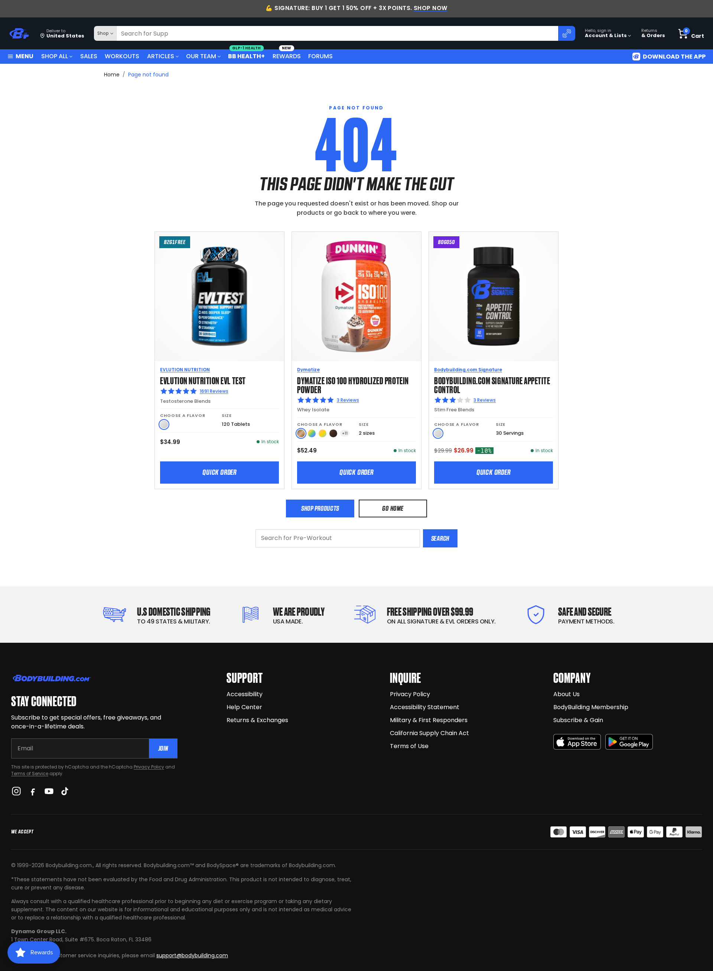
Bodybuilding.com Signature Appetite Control (492, 384)
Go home (392, 508)
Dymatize (308, 369)
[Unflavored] (164, 424)
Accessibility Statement (424, 707)
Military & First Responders (429, 720)
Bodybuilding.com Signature (468, 369)
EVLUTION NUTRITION (185, 369)
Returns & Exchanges (257, 720)
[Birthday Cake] (322, 433)
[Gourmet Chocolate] (333, 433)
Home (112, 74)
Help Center (244, 707)
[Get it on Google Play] (629, 742)
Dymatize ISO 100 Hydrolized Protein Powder (352, 384)
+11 (345, 433)
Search (440, 538)
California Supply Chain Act (429, 733)
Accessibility (245, 694)
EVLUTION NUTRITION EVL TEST (202, 380)
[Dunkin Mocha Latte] (301, 433)
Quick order (219, 472)
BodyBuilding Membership (590, 707)
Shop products (320, 508)
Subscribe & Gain (578, 720)
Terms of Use (409, 746)
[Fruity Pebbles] (312, 433)
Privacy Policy (149, 767)
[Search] (566, 33)
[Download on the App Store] (577, 742)
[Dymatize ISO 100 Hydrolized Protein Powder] (356, 296)
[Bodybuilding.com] (19, 34)
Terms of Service (29, 773)
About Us (566, 694)
